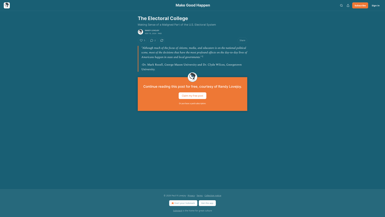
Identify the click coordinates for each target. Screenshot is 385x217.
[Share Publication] (348, 5)
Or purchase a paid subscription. (192, 103)
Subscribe (360, 5)
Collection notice (213, 195)
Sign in (376, 5)
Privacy (191, 195)
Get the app (207, 203)
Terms (200, 195)
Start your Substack (184, 203)
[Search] (341, 5)
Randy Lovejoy (152, 30)
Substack (177, 210)
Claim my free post (192, 95)
